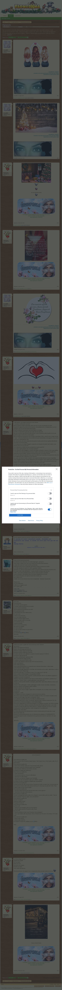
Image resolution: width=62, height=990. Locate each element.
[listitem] (31, 490)
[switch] (50, 493)
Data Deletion (22, 520)
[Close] (57, 469)
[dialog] (31, 495)
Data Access (31, 520)
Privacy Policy (39, 520)
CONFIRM (20, 515)
